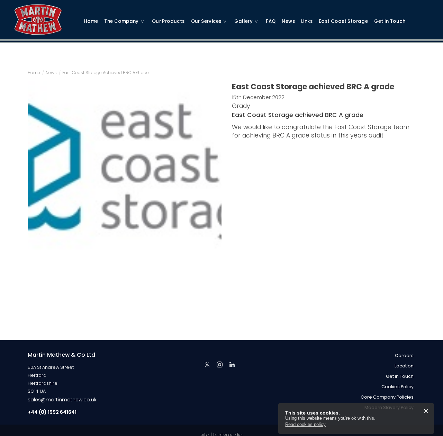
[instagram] (219, 364)
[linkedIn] (231, 364)
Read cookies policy (305, 424)
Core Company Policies (387, 397)
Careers (404, 355)
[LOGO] (45, 15)
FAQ (270, 21)
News (288, 21)
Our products (168, 21)
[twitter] (207, 364)
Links (307, 21)
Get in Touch (389, 21)
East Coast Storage (343, 21)
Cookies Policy (397, 387)
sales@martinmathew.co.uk (62, 399)
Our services (206, 21)
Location (404, 366)
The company (121, 21)
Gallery (243, 21)
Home (91, 21)
